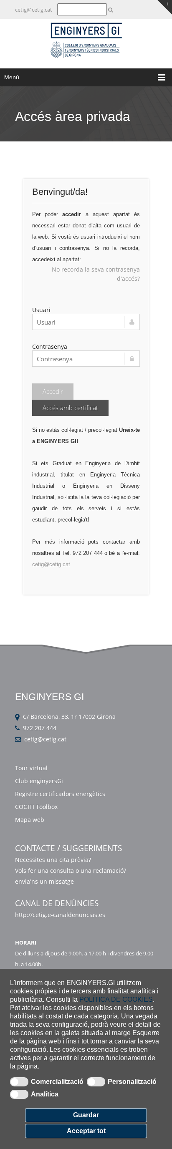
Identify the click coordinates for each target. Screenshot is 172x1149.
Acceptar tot (86, 1130)
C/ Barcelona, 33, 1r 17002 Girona (69, 717)
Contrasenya (49, 346)
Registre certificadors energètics (60, 794)
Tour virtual (31, 768)
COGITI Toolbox (36, 807)
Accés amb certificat (70, 407)
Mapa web (29, 820)
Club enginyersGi (39, 781)
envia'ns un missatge (45, 881)
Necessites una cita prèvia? (53, 860)
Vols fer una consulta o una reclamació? (70, 870)
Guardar (86, 1115)
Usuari (41, 310)
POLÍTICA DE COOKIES (116, 999)
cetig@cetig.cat (33, 9)
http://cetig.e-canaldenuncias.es (60, 915)
